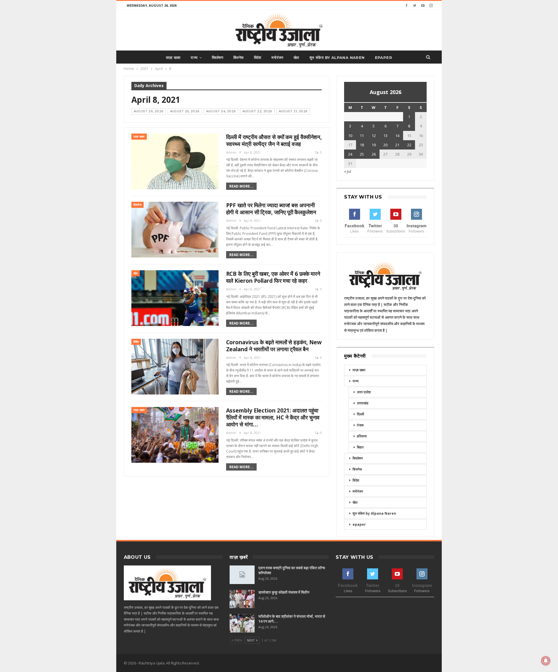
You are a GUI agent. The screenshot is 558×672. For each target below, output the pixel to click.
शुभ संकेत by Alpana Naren (337, 57)
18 (362, 144)
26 (374, 154)
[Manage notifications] (545, 660)
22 (409, 144)
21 (397, 144)
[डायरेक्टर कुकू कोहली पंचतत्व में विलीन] (242, 599)
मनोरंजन (277, 57)
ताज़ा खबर (173, 57)
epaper (383, 57)
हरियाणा (362, 436)
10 (350, 135)
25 (362, 154)
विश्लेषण (217, 57)
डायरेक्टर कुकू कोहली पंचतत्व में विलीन (283, 592)
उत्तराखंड (362, 403)
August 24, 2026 (221, 111)
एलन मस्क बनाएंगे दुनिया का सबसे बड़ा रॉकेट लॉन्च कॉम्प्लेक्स (291, 570)
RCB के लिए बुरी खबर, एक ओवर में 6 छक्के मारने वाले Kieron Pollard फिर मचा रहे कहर (273, 277)
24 (350, 154)
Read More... (241, 186)
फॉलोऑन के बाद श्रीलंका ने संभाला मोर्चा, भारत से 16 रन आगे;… (291, 619)
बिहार (360, 447)
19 (374, 144)
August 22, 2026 (257, 111)
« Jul (347, 171)
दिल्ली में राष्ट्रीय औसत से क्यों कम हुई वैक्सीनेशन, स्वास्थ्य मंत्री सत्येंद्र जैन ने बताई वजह (274, 140)
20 (385, 144)
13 (385, 135)
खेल (296, 57)
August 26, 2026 (149, 111)
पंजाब (360, 425)
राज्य (194, 57)
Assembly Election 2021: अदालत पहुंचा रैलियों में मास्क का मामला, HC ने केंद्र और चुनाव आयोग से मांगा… (273, 417)
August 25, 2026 (185, 111)
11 (362, 135)
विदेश (257, 57)
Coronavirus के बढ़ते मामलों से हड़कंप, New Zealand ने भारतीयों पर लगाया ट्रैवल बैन (274, 345)
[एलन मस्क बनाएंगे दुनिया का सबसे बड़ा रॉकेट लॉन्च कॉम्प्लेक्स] (242, 574)
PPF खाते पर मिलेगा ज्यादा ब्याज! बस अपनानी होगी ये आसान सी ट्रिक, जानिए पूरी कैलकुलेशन (271, 208)
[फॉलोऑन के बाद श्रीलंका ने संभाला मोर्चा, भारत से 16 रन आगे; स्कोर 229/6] (242, 623)
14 (397, 135)
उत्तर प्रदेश (364, 392)
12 (374, 135)
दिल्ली (360, 414)
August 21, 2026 (293, 111)
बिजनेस (238, 57)
